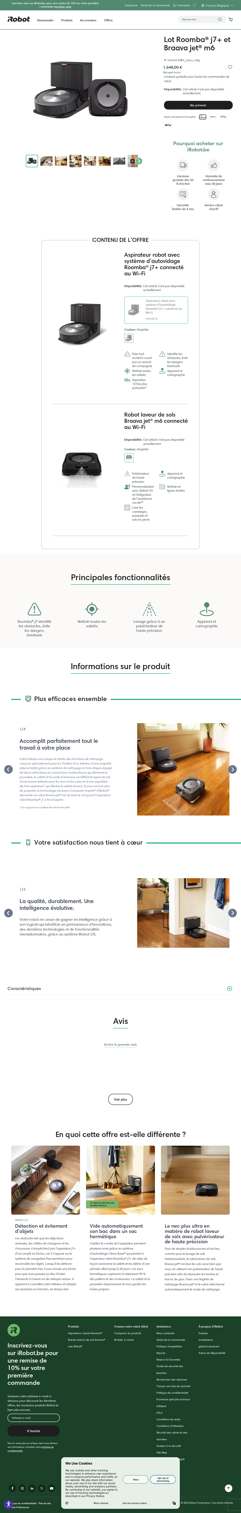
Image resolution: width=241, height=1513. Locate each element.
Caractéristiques (24, 988)
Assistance (131, 5)
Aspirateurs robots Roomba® (85, 1333)
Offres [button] (108, 20)
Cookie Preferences (18, 1507)
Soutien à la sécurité (168, 1446)
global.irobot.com (209, 1346)
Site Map (161, 1452)
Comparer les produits (127, 1333)
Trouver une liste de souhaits (173, 1386)
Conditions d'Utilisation (170, 1426)
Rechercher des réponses (171, 1379)
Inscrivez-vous (62, 6)
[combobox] (202, 19)
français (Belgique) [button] (217, 5)
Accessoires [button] (88, 20)
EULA (159, 1412)
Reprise (160, 1353)
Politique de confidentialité (172, 1392)
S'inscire (33, 1431)
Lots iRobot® (75, 1346)
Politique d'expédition (169, 1346)
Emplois (203, 1333)
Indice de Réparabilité (212, 1353)
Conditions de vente (168, 1419)
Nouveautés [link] (45, 20)
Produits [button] (66, 20)
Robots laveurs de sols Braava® (86, 1339)
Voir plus (120, 1099)
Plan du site (44, 1503)
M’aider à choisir (124, 1339)
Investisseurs (206, 1339)
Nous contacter (165, 1333)
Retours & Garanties (168, 1359)
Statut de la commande (155, 5)
